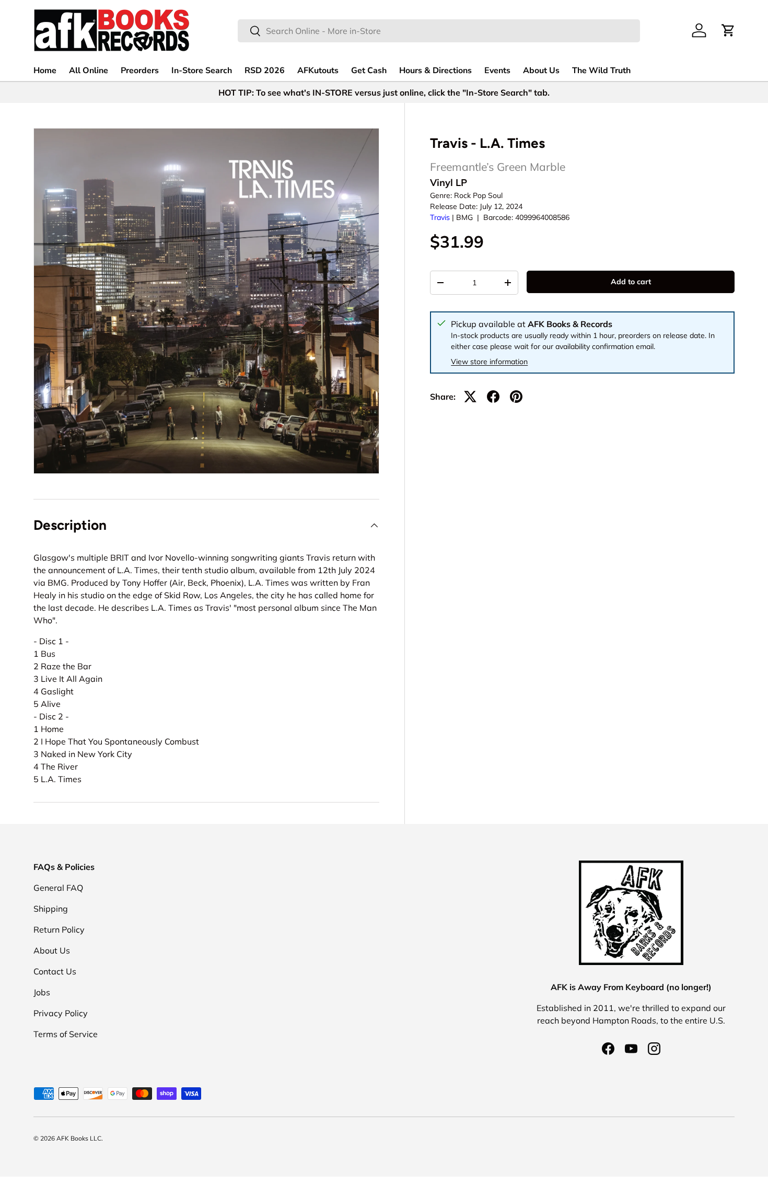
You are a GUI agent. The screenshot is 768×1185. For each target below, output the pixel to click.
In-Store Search (201, 70)
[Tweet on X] (470, 396)
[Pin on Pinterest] (516, 396)
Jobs (41, 992)
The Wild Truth (601, 70)
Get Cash (369, 70)
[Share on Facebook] (493, 396)
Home (44, 70)
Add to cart (631, 281)
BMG (464, 217)
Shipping (50, 908)
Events (497, 70)
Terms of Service (65, 1034)
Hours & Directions (435, 70)
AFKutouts (318, 70)
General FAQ (58, 887)
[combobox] (439, 30)
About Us (541, 70)
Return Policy (59, 929)
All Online (88, 70)
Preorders (140, 70)
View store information (489, 361)
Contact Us (54, 971)
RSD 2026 (265, 70)
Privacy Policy (60, 1013)
